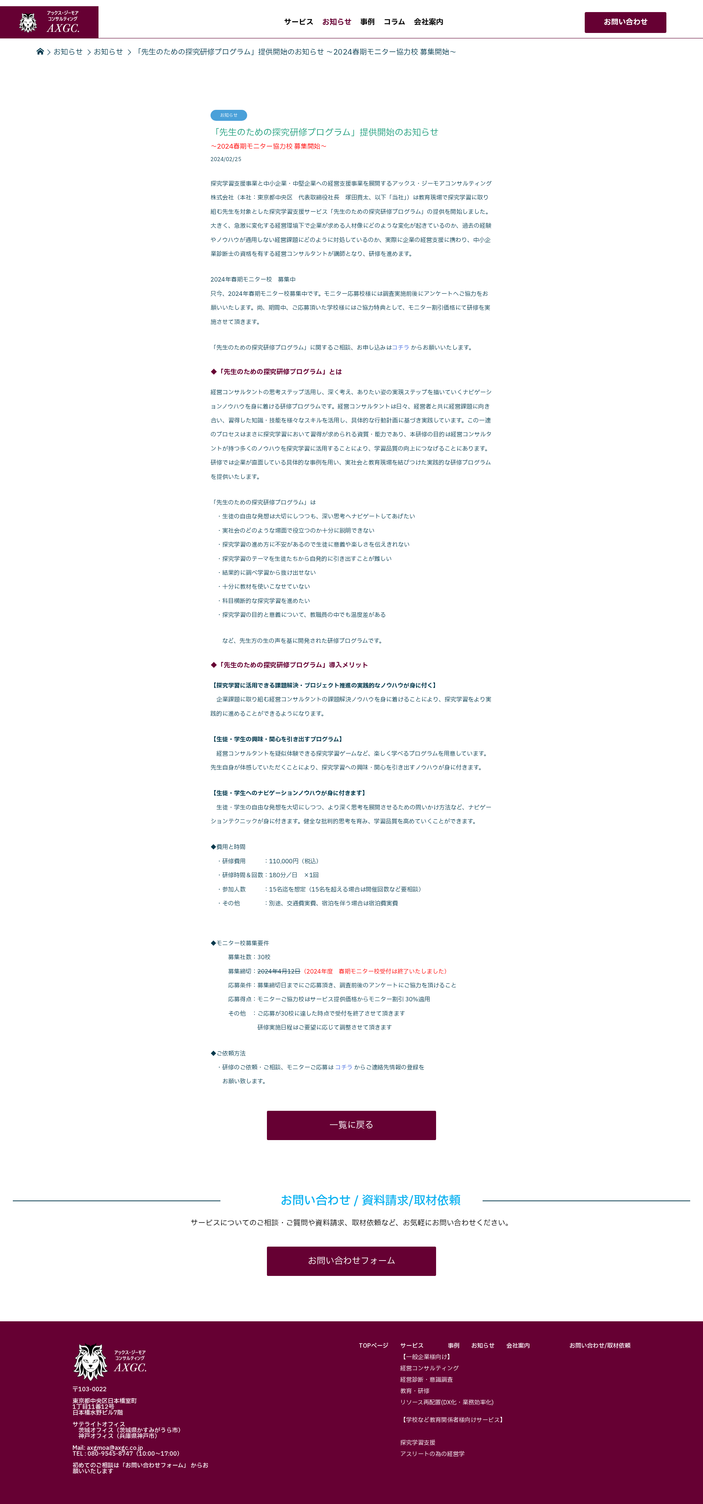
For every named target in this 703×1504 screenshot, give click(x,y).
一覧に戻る (351, 1125)
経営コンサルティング (429, 1368)
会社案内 (428, 22)
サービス (298, 22)
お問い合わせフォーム (351, 1261)
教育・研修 (414, 1391)
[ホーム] (39, 52)
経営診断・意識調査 (426, 1379)
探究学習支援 (417, 1442)
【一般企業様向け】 (426, 1357)
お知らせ (337, 22)
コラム (394, 22)
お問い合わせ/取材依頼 (600, 1345)
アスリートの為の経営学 (432, 1454)
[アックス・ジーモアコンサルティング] (49, 22)
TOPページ (373, 1345)
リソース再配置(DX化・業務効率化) (447, 1402)
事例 (367, 22)
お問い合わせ (626, 22)
